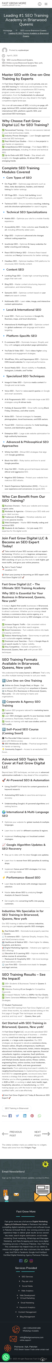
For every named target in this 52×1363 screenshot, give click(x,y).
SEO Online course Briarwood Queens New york (22, 63)
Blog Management (27, 1316)
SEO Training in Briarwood (16, 1108)
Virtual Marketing (27, 1298)
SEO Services (27, 1276)
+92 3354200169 (32, 1328)
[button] (6, 1357)
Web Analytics (27, 1291)
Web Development (27, 1295)
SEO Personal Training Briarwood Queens (19, 65)
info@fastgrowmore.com (31, 1337)
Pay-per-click (27, 1281)
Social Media (27, 1286)
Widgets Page (30, 1147)
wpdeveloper (23, 50)
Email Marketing (27, 1302)
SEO (5, 915)
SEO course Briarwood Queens (20, 60)
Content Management (27, 1312)
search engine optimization (25, 1235)
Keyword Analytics (27, 1307)
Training (16, 659)
